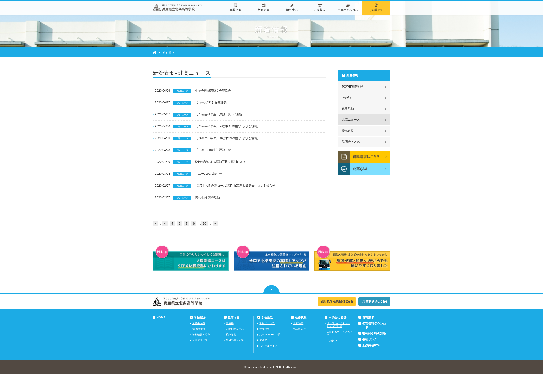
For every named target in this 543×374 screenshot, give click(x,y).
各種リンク (369, 339)
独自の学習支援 (235, 340)
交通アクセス (199, 340)
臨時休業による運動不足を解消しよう (220, 161)
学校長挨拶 (198, 323)
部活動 (263, 340)
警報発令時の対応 (374, 333)
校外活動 (231, 334)
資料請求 (376, 10)
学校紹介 (236, 10)
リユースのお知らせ (208, 173)
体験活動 (348, 108)
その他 (346, 97)
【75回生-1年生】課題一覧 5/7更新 (218, 114)
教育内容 (264, 10)
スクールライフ (268, 345)
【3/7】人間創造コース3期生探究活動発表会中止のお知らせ (235, 185)
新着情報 (352, 75)
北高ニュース (351, 119)
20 (204, 223)
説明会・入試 (351, 141)
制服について (267, 323)
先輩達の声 (299, 328)
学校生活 (292, 10)
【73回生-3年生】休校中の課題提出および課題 (226, 126)
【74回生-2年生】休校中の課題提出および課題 (226, 138)
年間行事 (264, 328)
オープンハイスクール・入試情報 (338, 325)
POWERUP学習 (352, 86)
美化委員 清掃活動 (207, 197)
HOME (161, 317)
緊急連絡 (348, 130)
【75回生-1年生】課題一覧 (213, 150)
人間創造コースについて (339, 333)
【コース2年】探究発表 (211, 102)
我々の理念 (198, 328)
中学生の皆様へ (348, 10)
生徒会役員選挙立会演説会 (213, 90)
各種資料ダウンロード (374, 325)
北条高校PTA (371, 345)
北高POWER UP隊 (270, 334)
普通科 (230, 323)
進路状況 (320, 10)
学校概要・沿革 (201, 334)
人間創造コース (235, 328)
